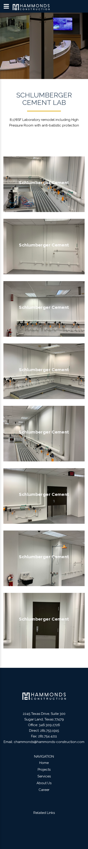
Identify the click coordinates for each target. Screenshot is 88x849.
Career (44, 790)
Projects (44, 770)
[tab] (44, 813)
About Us (44, 783)
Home (44, 763)
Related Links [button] (44, 813)
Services (44, 776)
